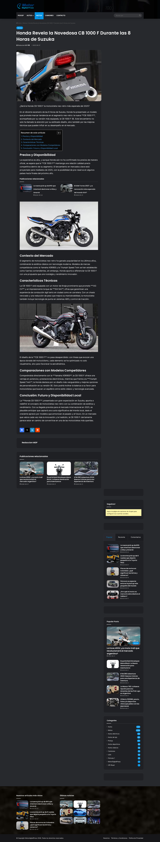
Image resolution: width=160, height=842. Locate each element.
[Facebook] (22, 430)
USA (109, 755)
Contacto (60, 15)
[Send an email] (29, 45)
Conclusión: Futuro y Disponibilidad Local (40, 148)
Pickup (21, 15)
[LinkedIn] (32, 430)
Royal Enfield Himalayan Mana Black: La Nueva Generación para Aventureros (59, 479)
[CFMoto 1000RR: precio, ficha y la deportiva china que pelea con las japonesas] (113, 702)
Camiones (49, 15)
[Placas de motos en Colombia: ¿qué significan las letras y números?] (113, 571)
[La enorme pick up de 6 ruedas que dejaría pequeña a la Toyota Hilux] (113, 559)
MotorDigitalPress (114, 762)
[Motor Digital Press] (26, 6)
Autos (29, 15)
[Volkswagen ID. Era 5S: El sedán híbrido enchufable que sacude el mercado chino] (66, 820)
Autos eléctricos (113, 734)
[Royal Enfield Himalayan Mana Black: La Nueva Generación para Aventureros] (59, 468)
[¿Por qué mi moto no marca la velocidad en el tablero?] (113, 595)
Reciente (121, 537)
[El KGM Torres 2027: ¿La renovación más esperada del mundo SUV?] (66, 188)
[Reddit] (37, 430)
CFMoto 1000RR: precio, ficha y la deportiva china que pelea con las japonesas (129, 702)
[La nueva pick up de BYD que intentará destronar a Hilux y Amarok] (26, 188)
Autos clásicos (113, 748)
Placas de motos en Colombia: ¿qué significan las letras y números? (128, 571)
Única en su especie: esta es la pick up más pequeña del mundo (129, 583)
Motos (39, 15)
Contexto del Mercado (32, 139)
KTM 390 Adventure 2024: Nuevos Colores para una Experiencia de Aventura (84, 479)
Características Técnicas (33, 142)
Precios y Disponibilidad (33, 136)
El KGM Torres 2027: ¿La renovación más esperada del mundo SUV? (84, 189)
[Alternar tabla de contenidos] (57, 133)
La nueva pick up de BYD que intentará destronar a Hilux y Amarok (44, 189)
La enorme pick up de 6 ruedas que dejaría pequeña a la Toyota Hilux (129, 559)
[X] (27, 430)
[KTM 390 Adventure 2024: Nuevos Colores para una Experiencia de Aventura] (86, 468)
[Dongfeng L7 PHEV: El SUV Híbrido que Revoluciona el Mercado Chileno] (80, 812)
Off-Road (111, 765)
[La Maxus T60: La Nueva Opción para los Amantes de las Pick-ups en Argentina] (113, 689)
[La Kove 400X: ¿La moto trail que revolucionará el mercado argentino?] (32, 468)
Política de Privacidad (136, 838)
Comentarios (136, 537)
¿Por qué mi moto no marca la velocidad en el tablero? (130, 594)
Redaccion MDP (23, 45)
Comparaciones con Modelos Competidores (41, 145)
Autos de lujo (112, 737)
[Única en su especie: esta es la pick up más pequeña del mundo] (113, 584)
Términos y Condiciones (119, 838)
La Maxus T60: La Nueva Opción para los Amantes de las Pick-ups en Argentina (130, 689)
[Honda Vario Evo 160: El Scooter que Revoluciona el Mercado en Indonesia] (93, 820)
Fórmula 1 (111, 758)
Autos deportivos (114, 744)
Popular (109, 537)
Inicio (20, 23)
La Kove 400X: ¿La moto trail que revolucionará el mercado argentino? (31, 479)
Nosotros (106, 838)
